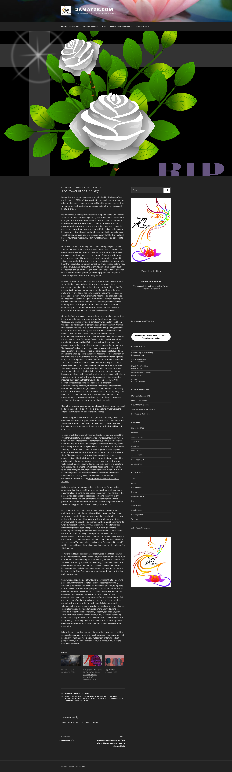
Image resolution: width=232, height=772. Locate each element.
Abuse (68, 697)
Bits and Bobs (141, 26)
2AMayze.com (94, 9)
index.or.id (135, 400)
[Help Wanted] (114, 660)
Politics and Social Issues (120, 26)
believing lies (79, 697)
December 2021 (137, 460)
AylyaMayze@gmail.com (140, 528)
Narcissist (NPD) (82, 693)
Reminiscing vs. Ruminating (142, 353)
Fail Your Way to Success (141, 373)
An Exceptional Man (139, 359)
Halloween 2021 (72, 200)
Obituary (82, 699)
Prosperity (135, 501)
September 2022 (138, 437)
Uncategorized (137, 515)
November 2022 (137, 428)
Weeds (144, 400)
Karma (134, 379)
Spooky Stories (137, 510)
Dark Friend (152, 409)
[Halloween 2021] (71, 660)
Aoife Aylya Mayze (91, 187)
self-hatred (111, 699)
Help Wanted (110, 670)
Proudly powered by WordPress (73, 766)
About (133, 478)
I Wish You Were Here (139, 366)
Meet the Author (151, 271)
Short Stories (136, 505)
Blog (104, 26)
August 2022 (136, 442)
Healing (69, 693)
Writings (134, 519)
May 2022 (135, 446)
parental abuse (96, 699)
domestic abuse (95, 697)
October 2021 (136, 464)
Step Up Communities (70, 26)
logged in (77, 722)
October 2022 (136, 433)
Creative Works (89, 26)
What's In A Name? (151, 281)
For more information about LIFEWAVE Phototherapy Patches (151, 336)
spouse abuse (82, 701)
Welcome (145, 405)
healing (108, 697)
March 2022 (136, 451)
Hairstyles (135, 414)
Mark (133, 396)
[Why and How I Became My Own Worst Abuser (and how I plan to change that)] (92, 660)
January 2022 (136, 455)
